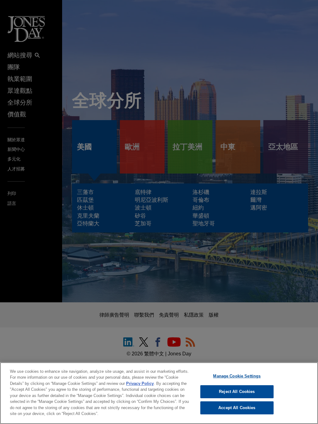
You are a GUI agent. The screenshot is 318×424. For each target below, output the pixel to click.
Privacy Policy (140, 383)
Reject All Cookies (237, 391)
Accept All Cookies (236, 407)
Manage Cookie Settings (237, 376)
